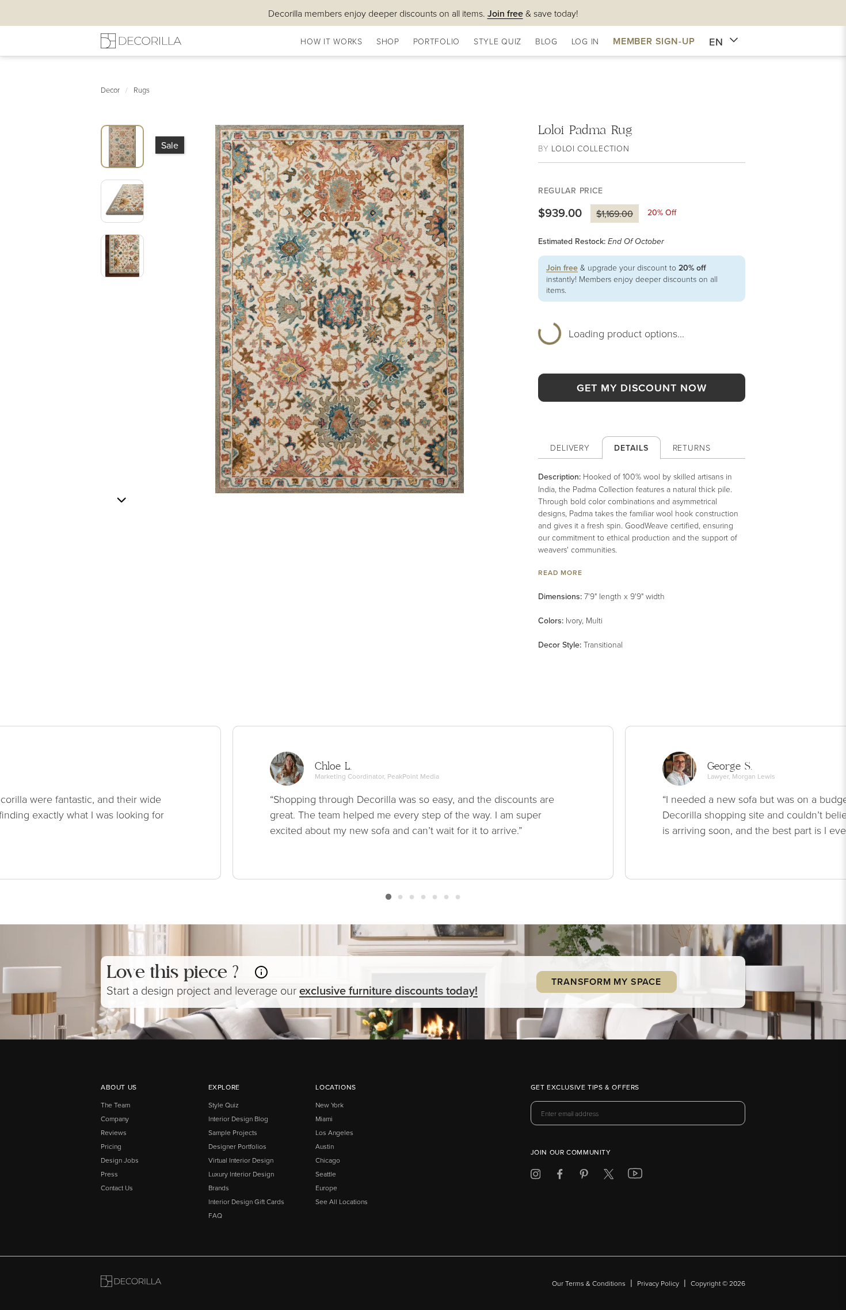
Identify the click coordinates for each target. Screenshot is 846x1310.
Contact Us (117, 1188)
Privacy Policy (658, 1283)
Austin (324, 1146)
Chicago (327, 1160)
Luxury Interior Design (241, 1174)
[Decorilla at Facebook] (560, 1176)
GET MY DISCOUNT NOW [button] (641, 387)
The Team (115, 1105)
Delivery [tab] (570, 447)
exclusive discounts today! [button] (388, 990)
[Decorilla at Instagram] (535, 1176)
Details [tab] (631, 448)
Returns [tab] (692, 447)
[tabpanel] (641, 560)
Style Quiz (223, 1105)
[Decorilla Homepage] (141, 41)
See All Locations (341, 1201)
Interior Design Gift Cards (246, 1201)
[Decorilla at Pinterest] (584, 1176)
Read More (560, 572)
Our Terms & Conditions (589, 1283)
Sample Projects (232, 1132)
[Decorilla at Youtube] (635, 1176)
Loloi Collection (590, 148)
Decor (110, 90)
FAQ (215, 1215)
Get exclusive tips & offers (585, 1088)
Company (115, 1119)
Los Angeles (334, 1132)
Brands (218, 1188)
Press (109, 1174)
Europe (326, 1188)
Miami (324, 1119)
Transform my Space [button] (606, 981)
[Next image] (121, 500)
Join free (562, 267)
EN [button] (716, 42)
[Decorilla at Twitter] (608, 1176)
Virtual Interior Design (240, 1160)
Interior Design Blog (238, 1119)
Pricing (111, 1146)
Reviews (114, 1132)
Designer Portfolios (237, 1146)
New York (329, 1105)
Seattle (325, 1174)
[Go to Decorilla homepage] (131, 1283)
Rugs (142, 90)
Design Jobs (120, 1160)
